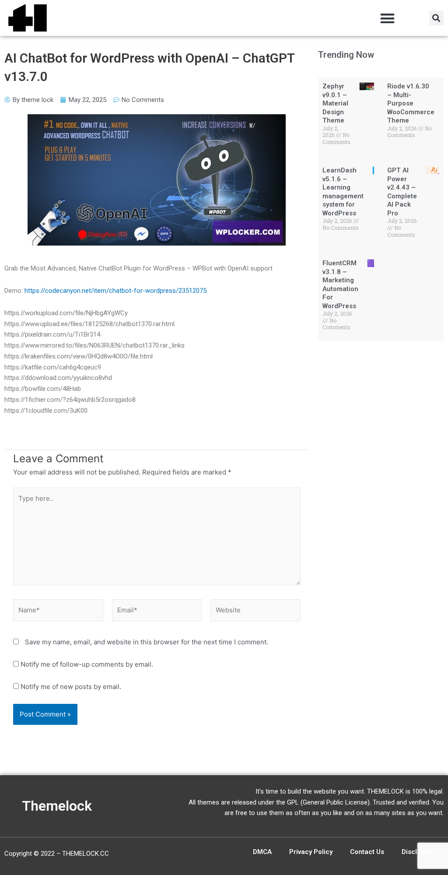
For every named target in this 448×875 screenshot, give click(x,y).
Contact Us (367, 852)
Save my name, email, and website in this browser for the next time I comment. (146, 642)
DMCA (262, 852)
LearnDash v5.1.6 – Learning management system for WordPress (343, 191)
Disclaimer (418, 852)
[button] (387, 18)
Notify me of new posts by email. (71, 686)
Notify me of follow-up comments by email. (87, 664)
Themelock (57, 806)
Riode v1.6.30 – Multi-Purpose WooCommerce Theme (410, 103)
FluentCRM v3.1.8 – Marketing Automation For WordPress (340, 284)
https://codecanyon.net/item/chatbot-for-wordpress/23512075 (115, 291)
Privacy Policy (310, 852)
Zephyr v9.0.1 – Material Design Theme (335, 103)
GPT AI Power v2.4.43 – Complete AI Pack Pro (402, 191)
